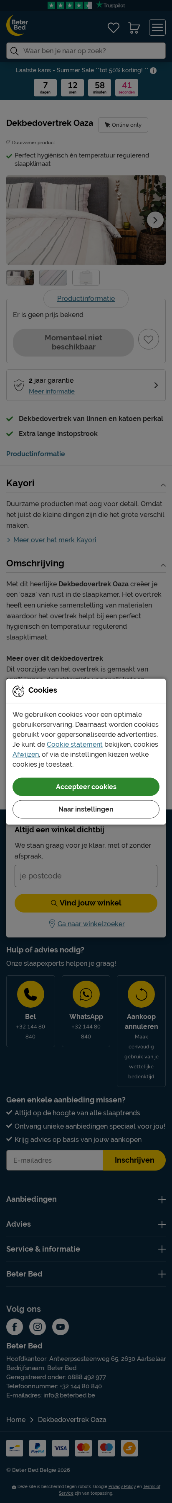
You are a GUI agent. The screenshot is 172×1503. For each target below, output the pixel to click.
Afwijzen (26, 754)
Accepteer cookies (86, 786)
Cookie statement (75, 744)
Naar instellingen (86, 809)
